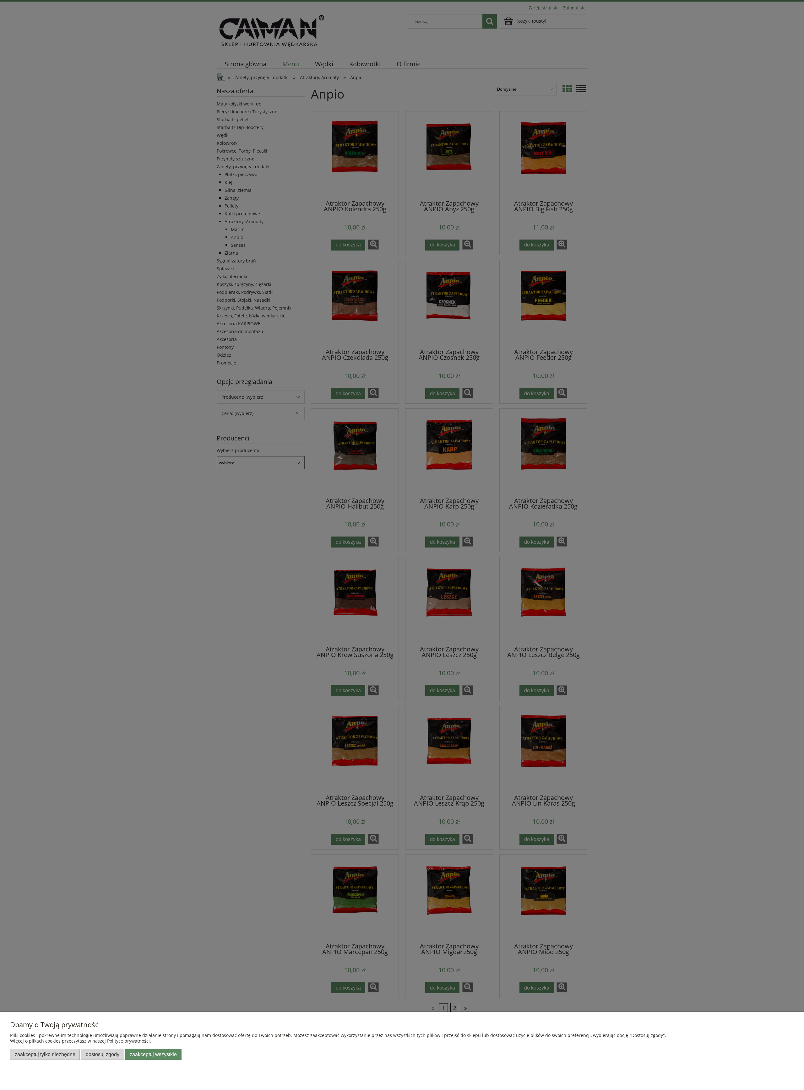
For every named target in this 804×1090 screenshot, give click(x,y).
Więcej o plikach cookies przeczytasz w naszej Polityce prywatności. (80, 1041)
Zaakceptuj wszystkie (153, 1054)
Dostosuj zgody (102, 1054)
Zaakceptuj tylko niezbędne (45, 1054)
